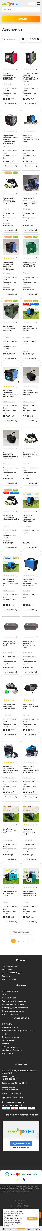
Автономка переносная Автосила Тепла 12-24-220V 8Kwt (10, 393)
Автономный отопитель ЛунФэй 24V (30, 706)
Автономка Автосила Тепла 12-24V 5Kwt (30, 392)
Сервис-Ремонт (9, 998)
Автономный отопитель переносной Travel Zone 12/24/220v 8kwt (30, 202)
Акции (5, 1034)
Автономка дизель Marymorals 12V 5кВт (10, 644)
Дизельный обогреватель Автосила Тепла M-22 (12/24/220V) (10, 769)
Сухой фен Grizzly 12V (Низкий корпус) (10, 893)
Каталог (22, 18)
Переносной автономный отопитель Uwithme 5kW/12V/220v (8, 266)
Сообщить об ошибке (12, 1050)
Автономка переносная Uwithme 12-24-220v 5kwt (31, 138)
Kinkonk (6, 209)
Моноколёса (7, 970)
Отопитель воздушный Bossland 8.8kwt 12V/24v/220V (9, 76)
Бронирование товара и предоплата (18, 1031)
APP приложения (10, 1047)
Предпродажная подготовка (15, 1008)
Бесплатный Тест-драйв (13, 1004)
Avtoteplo (26, 590)
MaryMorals (7, 653)
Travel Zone (27, 209)
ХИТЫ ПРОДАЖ (9, 979)
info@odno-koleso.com (12, 1105)
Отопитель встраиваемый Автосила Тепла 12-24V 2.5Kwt (10, 456)
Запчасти (6, 976)
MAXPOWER (8, 715)
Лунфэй (26, 84)
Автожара (27, 337)
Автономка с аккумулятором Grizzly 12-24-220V (30, 893)
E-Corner (26, 273)
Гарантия (6, 1044)
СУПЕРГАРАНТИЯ (10, 991)
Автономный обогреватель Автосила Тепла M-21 (10, 582)
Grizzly (5, 902)
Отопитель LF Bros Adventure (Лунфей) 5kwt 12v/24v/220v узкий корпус (30, 77)
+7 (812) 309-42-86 (10, 1089)
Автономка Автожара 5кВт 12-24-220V (30, 328)
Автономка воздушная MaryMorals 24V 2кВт (29, 832)
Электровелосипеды (11, 973)
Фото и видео (8, 1040)
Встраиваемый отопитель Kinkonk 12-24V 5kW (30, 455)
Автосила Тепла (9, 401)
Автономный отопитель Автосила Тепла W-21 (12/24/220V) (31, 769)
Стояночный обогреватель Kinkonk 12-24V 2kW (11, 517)
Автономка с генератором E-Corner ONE (9, 328)
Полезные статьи (10, 1027)
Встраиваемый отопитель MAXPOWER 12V (9, 706)
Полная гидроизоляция (13, 1011)
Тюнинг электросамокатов (14, 1001)
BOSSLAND (7, 84)
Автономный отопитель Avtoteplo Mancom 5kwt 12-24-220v (30, 582)
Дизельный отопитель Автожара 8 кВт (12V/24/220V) (29, 518)
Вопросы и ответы (10, 1037)
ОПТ (4, 995)
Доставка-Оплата (10, 1014)
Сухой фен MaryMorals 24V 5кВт (9, 831)
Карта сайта (7, 1054)
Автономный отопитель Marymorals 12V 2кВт (29, 645)
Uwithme (26, 147)
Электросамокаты (10, 966)
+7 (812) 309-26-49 (10, 1079)
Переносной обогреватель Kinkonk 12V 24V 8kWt (9, 201)
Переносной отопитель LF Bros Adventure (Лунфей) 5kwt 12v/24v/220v (10, 139)
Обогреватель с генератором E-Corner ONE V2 (29, 264)
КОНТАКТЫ (7, 1024)
